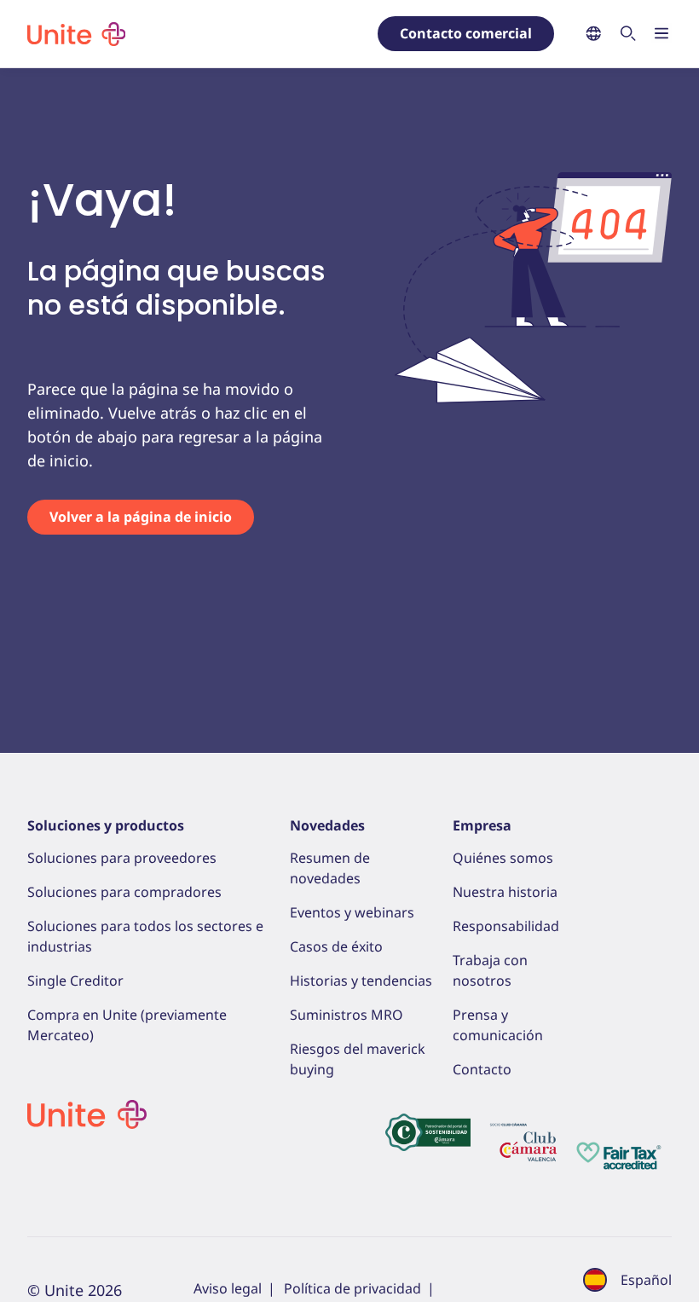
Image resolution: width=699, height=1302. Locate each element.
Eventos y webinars (352, 912)
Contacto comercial (466, 33)
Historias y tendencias (361, 980)
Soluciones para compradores (124, 891)
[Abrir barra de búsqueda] (627, 34)
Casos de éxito (336, 946)
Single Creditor (75, 980)
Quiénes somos (503, 857)
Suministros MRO (346, 1014)
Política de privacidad (352, 1288)
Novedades (327, 825)
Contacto (482, 1069)
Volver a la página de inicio (140, 516)
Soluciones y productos (105, 825)
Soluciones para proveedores (122, 857)
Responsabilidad (506, 926)
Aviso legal (228, 1288)
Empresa (482, 825)
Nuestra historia (505, 891)
